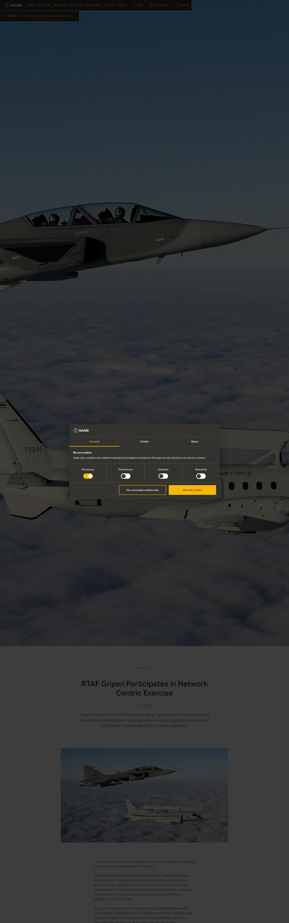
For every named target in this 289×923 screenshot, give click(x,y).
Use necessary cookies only (142, 490)
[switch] (125, 476)
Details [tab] (144, 441)
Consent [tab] (94, 441)
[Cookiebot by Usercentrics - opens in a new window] (201, 430)
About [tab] (194, 441)
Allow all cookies (192, 490)
